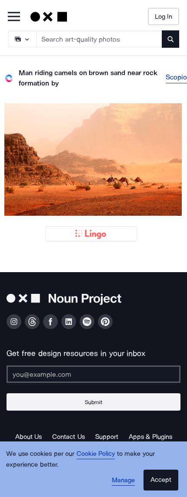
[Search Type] (22, 39)
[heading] (93, 159)
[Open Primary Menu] (14, 17)
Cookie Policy (96, 454)
